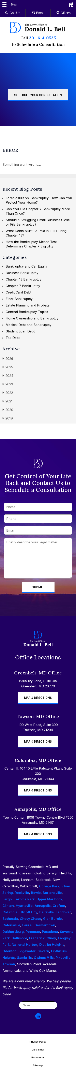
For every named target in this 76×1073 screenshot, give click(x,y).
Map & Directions (38, 697)
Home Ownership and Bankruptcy (32, 318)
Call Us (15, 13)
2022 (7, 393)
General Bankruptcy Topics (27, 312)
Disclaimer (38, 1049)
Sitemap (38, 1065)
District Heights (51, 945)
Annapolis (43, 906)
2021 (7, 401)
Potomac (33, 932)
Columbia (9, 912)
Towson (8, 964)
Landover (63, 912)
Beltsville (46, 912)
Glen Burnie (52, 919)
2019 (7, 418)
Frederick (37, 938)
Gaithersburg (13, 932)
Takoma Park (24, 899)
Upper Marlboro (49, 899)
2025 (7, 367)
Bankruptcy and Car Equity (26, 266)
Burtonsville (52, 893)
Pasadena (50, 932)
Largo (7, 899)
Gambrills (24, 958)
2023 (7, 384)
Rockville (22, 893)
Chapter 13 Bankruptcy (23, 279)
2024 (7, 376)
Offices (66, 13)
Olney (51, 938)
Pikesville (63, 958)
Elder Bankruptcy (19, 299)
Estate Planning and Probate (27, 305)
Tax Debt (13, 338)
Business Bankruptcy (22, 273)
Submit (38, 587)
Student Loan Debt (20, 331)
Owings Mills (44, 958)
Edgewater (27, 951)
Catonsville (11, 925)
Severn (43, 951)
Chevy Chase (30, 919)
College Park (49, 886)
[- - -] (4, 4)
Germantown (44, 925)
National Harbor (24, 945)
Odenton (9, 951)
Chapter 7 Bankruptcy (23, 286)
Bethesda (10, 919)
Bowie (36, 893)
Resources (38, 1057)
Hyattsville (24, 906)
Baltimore (19, 938)
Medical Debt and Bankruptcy (28, 325)
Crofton (59, 906)
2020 (7, 410)
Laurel (27, 925)
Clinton (8, 906)
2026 (7, 359)
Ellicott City (28, 912)
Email (40, 13)
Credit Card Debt (18, 292)
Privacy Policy (38, 1041)
